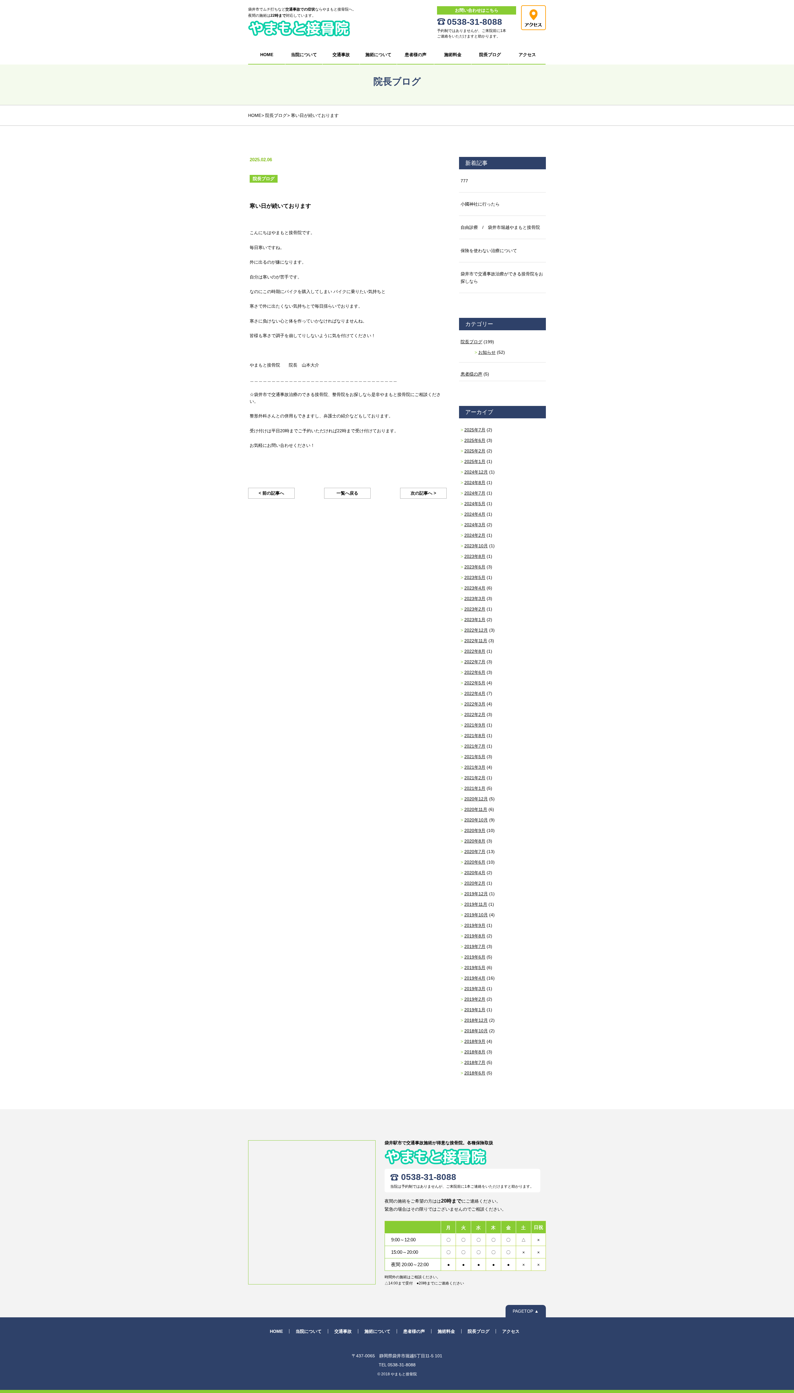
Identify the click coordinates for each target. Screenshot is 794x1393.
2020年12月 (476, 798)
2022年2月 (474, 714)
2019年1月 (474, 1009)
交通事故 (341, 54)
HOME (266, 54)
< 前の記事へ (271, 493)
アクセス (527, 54)
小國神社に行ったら (480, 204)
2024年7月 (474, 493)
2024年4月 (474, 514)
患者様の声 (415, 54)
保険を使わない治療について (489, 250)
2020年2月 (474, 883)
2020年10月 (476, 819)
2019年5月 (474, 967)
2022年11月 (475, 640)
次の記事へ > (423, 493)
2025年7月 (474, 429)
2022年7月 (474, 661)
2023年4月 (474, 587)
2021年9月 (474, 725)
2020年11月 (475, 809)
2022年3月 (474, 703)
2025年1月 (474, 461)
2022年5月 (474, 682)
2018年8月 (474, 1051)
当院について (304, 54)
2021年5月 (474, 756)
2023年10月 (476, 545)
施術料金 (453, 54)
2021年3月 (474, 767)
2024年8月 (474, 482)
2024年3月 (474, 524)
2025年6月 (474, 440)
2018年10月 (476, 1030)
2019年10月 (476, 914)
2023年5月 (474, 577)
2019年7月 (474, 946)
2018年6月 (474, 1072)
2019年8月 (474, 935)
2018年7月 (474, 1062)
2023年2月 (474, 609)
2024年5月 (474, 503)
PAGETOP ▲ (526, 1311)
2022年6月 (474, 672)
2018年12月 (476, 1020)
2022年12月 (476, 630)
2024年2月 (474, 535)
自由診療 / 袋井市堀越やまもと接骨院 (500, 227)
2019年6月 (474, 957)
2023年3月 (474, 598)
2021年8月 (474, 735)
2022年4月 (474, 693)
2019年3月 (474, 988)
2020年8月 (474, 841)
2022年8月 (474, 651)
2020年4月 (474, 872)
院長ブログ (490, 54)
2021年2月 (474, 777)
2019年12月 (476, 893)
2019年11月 (475, 904)
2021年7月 (474, 746)
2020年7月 (474, 851)
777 (464, 180)
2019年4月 (474, 978)
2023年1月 (474, 619)
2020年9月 (474, 830)
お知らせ (487, 352)
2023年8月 (474, 556)
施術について (378, 54)
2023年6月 (474, 566)
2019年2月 (474, 999)
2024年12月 (476, 472)
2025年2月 (474, 450)
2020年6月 (474, 862)
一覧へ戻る (347, 493)
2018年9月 (474, 1041)
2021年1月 (474, 788)
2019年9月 (474, 925)
